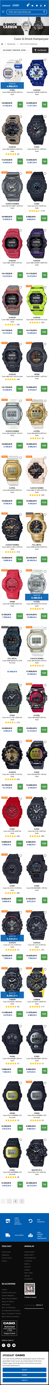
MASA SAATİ (29, 1255)
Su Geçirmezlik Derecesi (11, 1310)
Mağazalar (5, 1255)
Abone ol (39, 1305)
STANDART (28, 1279)
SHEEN (27, 1270)
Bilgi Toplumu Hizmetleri (10, 1316)
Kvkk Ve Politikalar (9, 1307)
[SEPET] (45, 5)
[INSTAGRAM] (3, 1345)
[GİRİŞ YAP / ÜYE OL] (41, 5)
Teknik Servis (7, 1258)
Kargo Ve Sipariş (8, 1301)
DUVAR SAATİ (29, 1252)
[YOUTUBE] (14, 1345)
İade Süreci (6, 1304)
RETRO (27, 1276)
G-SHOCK (28, 1261)
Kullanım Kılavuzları (9, 1292)
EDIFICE (27, 1267)
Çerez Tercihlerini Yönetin (11, 1313)
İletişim (4, 1261)
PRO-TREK (28, 1273)
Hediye (4, 1289)
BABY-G (27, 1264)
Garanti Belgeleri (8, 1295)
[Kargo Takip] (32, 5)
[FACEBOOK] (8, 1345)
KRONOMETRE (30, 1258)
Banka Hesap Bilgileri (9, 1298)
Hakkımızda (6, 1252)
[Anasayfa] (2, 44)
